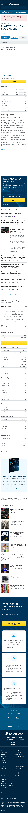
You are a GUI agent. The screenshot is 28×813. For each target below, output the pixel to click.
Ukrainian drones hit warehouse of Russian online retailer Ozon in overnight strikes (13, 287)
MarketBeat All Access (20, 750)
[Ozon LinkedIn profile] (3, 454)
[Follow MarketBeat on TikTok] (18, 744)
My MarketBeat (4, 773)
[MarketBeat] (14, 4)
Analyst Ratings (18, 768)
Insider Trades (18, 773)
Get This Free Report (12, 488)
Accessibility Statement (6, 783)
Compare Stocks (5, 770)
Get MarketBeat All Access (14, 623)
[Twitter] (10, 744)
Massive (10, 803)
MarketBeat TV (18, 754)
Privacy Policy (4, 787)
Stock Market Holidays (20, 775)
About (2, 750)
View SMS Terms (6, 204)
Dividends (17, 770)
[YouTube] (13, 744)
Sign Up (14, 81)
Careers (3, 758)
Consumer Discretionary (20, 352)
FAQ (2, 762)
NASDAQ (24, 350)
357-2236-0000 (23, 366)
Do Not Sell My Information (7, 785)
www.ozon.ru (23, 364)
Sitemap (3, 792)
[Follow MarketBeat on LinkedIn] (15, 744)
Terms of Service (5, 791)
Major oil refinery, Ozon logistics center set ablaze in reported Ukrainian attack (13, 272)
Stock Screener (4, 775)
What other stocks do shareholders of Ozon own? (10, 326)
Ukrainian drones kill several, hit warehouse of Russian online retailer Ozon (13, 265)
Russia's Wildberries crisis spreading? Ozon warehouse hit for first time (13, 280)
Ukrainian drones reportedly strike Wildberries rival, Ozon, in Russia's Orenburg (13, 214)
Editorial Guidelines (5, 752)
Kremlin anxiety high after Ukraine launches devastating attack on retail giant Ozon (13, 221)
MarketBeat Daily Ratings (20, 752)
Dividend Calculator (5, 772)
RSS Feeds (3, 789)
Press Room (4, 756)
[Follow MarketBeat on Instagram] (16, 744)
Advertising (3, 781)
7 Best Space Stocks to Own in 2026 (14, 476)
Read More (3, 149)
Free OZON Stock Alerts (21, 12)
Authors (3, 754)
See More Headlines (8, 294)
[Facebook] (11, 744)
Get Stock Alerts (14, 343)
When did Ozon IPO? (6, 306)
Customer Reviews (19, 756)
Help (5, 762)
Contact (3, 760)
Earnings (17, 772)
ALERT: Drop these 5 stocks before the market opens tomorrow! (18, 229)
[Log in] (25, 4)
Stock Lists (3, 768)
